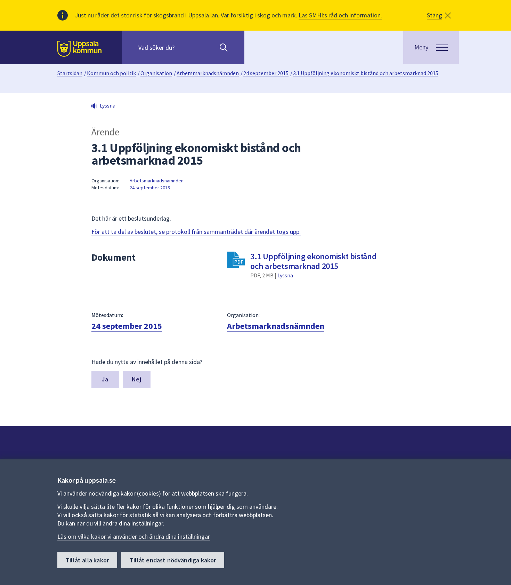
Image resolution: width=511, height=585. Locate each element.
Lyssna (285, 275)
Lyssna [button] (107, 105)
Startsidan (69, 73)
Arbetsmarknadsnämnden (208, 73)
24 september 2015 (266, 73)
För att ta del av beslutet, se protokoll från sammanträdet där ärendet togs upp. (196, 232)
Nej (136, 379)
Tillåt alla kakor (87, 560)
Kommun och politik (111, 73)
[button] (439, 15)
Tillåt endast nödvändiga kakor (173, 560)
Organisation (156, 73)
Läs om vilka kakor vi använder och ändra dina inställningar (133, 536)
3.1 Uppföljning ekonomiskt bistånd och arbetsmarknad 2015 (365, 73)
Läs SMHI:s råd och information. (340, 15)
